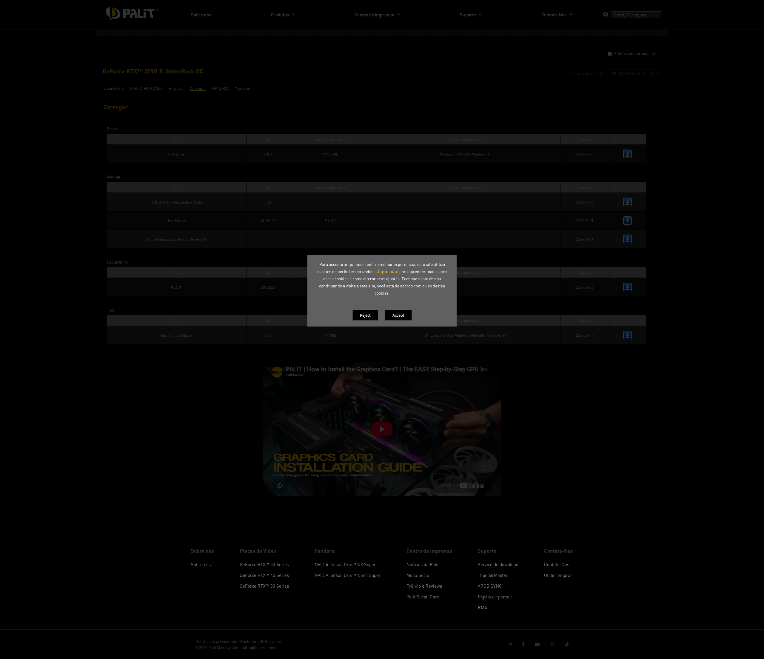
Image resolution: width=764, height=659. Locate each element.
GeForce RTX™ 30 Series (264, 586)
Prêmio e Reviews (424, 586)
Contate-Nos (556, 564)
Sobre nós (201, 564)
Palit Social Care (422, 596)
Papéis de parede (495, 596)
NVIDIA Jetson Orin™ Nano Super (348, 575)
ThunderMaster (493, 575)
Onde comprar (558, 575)
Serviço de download (498, 564)
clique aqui (386, 271)
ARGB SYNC (490, 586)
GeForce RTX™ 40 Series (264, 575)
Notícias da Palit (422, 564)
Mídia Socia (417, 575)
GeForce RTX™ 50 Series (264, 564)
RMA (482, 607)
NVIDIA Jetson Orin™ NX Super (345, 564)
